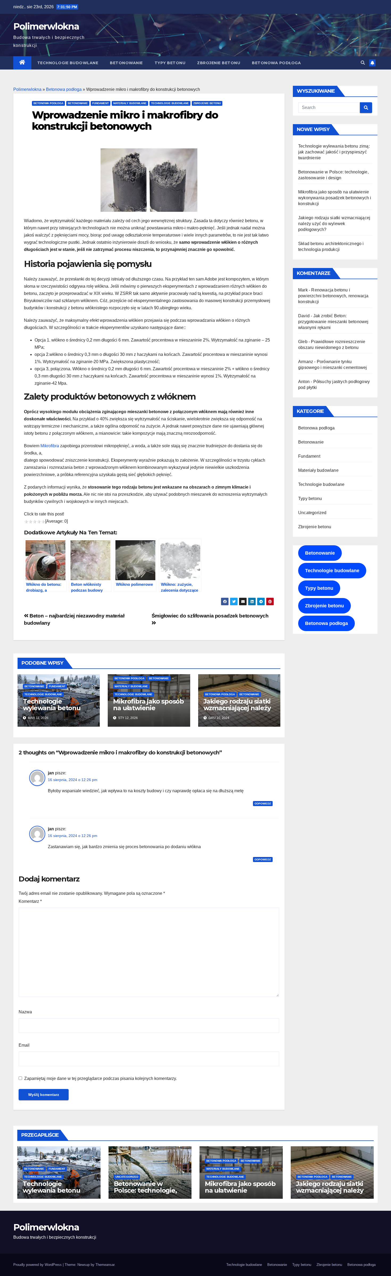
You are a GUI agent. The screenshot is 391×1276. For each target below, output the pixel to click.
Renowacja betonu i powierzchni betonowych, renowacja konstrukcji (333, 296)
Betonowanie (126, 62)
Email (24, 1045)
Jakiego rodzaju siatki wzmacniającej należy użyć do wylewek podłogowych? (237, 711)
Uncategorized (312, 512)
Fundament (100, 103)
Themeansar (104, 1265)
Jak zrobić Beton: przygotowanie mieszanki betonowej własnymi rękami (333, 322)
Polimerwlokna (46, 26)
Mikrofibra (49, 446)
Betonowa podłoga (276, 62)
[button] (363, 62)
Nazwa (25, 1012)
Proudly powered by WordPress (38, 1265)
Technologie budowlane (67, 62)
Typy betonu (170, 62)
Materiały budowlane (130, 103)
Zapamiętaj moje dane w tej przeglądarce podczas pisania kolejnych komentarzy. (100, 1078)
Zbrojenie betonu (218, 62)
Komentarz (30, 901)
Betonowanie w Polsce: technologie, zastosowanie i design (148, 1190)
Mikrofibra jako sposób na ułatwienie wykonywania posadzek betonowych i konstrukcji (334, 198)
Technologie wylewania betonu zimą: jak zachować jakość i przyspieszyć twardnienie (334, 152)
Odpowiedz (263, 803)
